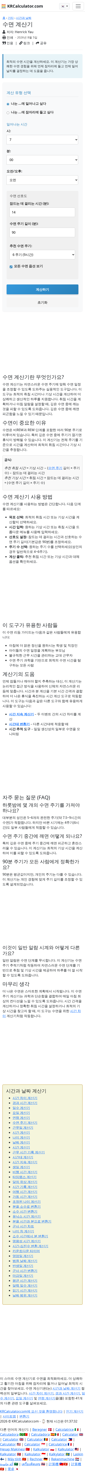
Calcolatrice (64, 1429)
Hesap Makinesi (12, 1449)
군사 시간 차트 (23, 1226)
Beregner (39, 1429)
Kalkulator (41, 1449)
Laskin (78, 1454)
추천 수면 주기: (21, 246)
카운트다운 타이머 (26, 1251)
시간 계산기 (21, 1132)
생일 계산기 (21, 1167)
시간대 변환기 (19, 724)
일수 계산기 (21, 1108)
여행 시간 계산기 (25, 1191)
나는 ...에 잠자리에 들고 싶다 (32, 112)
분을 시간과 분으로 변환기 (32, 1221)
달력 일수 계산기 (25, 1285)
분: (9, 151)
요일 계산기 (21, 1112)
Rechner (36, 1459)
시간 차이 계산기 (25, 1098)
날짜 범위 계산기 (25, 1295)
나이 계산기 (21, 1137)
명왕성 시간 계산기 (27, 1241)
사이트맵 (9, 1416)
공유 (43, 43)
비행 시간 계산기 (25, 1172)
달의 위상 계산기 (25, 1182)
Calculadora (9, 1434)
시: (9, 131)
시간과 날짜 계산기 (66, 1388)
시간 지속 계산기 (21, 714)
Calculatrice (58, 1444)
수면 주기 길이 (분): (24, 223)
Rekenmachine (62, 1459)
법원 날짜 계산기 (25, 1261)
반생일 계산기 (23, 1265)
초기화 (42, 302)
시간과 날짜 (23, 18)
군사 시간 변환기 (25, 1270)
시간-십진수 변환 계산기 (30, 1246)
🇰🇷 (63, 6)
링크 (26, 43)
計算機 (54, 1464)
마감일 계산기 (23, 1275)
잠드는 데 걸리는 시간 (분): (29, 203)
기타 (11, 18)
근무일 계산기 (23, 1127)
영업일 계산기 (23, 1256)
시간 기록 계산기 (25, 1186)
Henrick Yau (24, 32)
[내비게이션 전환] (78, 6)
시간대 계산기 (23, 1157)
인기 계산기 (74, 1411)
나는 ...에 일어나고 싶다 (28, 103)
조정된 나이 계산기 (27, 1201)
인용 (9, 43)
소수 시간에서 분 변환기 (30, 1236)
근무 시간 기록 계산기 (29, 1152)
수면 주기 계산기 (25, 1122)
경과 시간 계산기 (25, 1103)
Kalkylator (57, 1454)
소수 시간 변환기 (25, 1211)
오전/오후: (14, 171)
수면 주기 (55, 468)
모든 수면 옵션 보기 (28, 266)
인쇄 (9, 37)
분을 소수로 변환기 (27, 1206)
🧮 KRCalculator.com (22, 6)
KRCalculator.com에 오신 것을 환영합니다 (31, 1411)
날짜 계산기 (21, 1142)
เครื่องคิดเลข (31, 1464)
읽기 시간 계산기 (25, 1290)
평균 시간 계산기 (25, 1280)
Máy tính (14, 1459)
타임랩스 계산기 (25, 1177)
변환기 (24, 1416)
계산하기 (42, 289)
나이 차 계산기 (23, 1231)
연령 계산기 (21, 1117)
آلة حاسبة (6, 1464)
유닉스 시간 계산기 (27, 1216)
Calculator (70, 1434)
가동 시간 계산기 (25, 1196)
